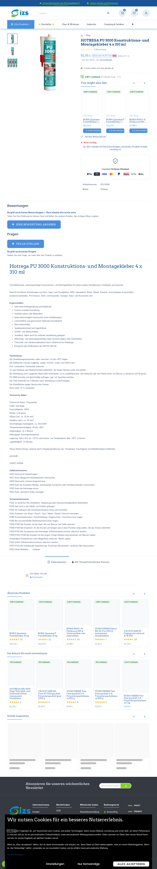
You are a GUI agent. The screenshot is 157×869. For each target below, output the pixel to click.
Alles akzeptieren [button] (131, 864)
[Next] (145, 83)
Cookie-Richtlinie (15, 854)
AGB (58, 810)
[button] (104, 55)
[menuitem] (20, 24)
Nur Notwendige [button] (89, 864)
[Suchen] (108, 13)
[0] (122, 13)
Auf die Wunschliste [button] (95, 137)
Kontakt (36, 812)
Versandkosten (106, 60)
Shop (88, 35)
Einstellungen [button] (55, 864)
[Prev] (134, 83)
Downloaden (37, 577)
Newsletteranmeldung (89, 812)
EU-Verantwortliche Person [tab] (91, 562)
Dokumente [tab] (58, 562)
